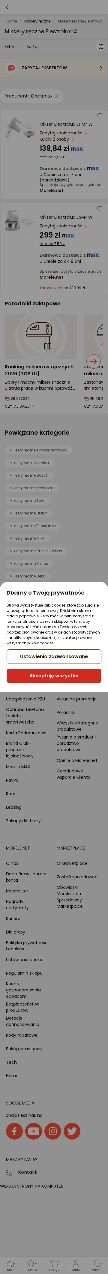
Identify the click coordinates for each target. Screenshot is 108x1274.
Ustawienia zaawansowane (54, 656)
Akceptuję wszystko (54, 675)
